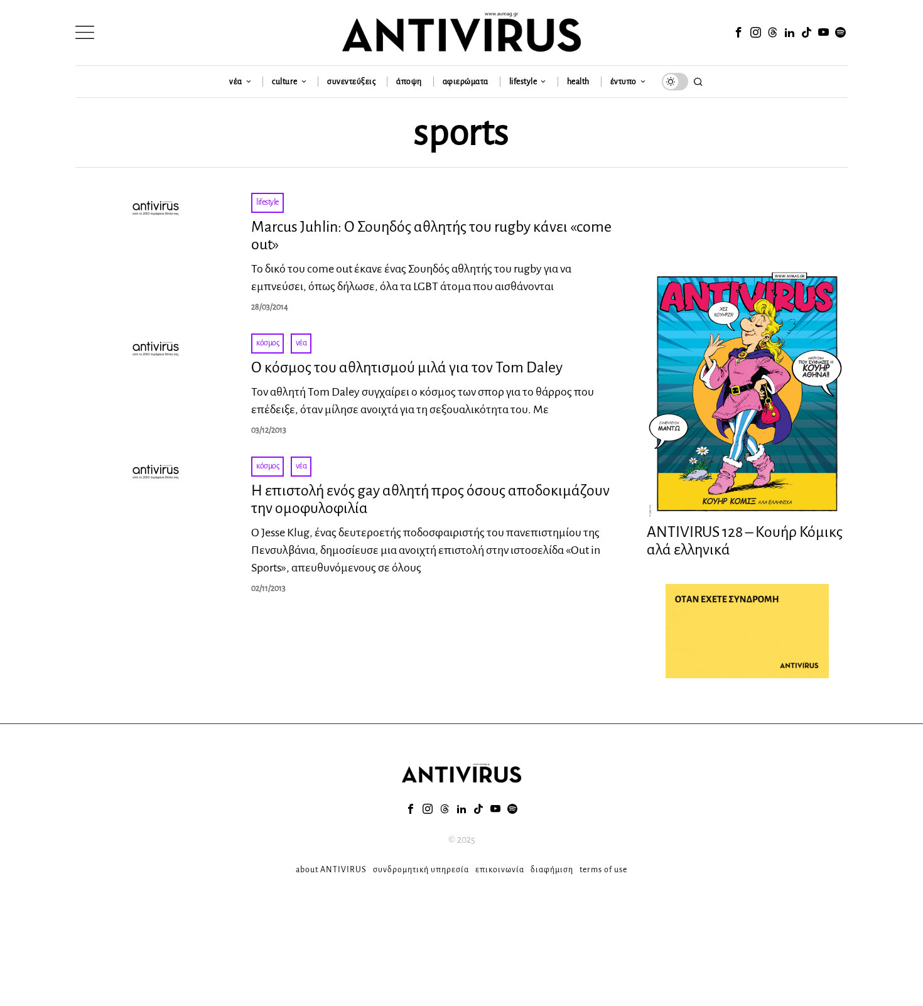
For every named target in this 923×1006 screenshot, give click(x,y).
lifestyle (267, 202)
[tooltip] (738, 32)
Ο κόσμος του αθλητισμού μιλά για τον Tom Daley (407, 367)
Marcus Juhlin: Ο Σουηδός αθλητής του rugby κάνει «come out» (431, 236)
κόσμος (267, 342)
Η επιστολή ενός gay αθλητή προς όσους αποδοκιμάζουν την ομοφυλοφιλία (430, 499)
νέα (301, 342)
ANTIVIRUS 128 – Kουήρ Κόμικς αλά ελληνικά (745, 541)
